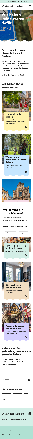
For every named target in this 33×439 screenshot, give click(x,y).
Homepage (12, 364)
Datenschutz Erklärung (8, 434)
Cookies (21, 434)
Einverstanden (11, 233)
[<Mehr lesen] (26, 126)
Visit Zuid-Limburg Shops (18, 419)
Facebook (17, 395)
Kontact (4, 419)
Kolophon (20, 430)
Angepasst (23, 233)
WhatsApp (6, 395)
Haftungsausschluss (7, 430)
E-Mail (5, 399)
